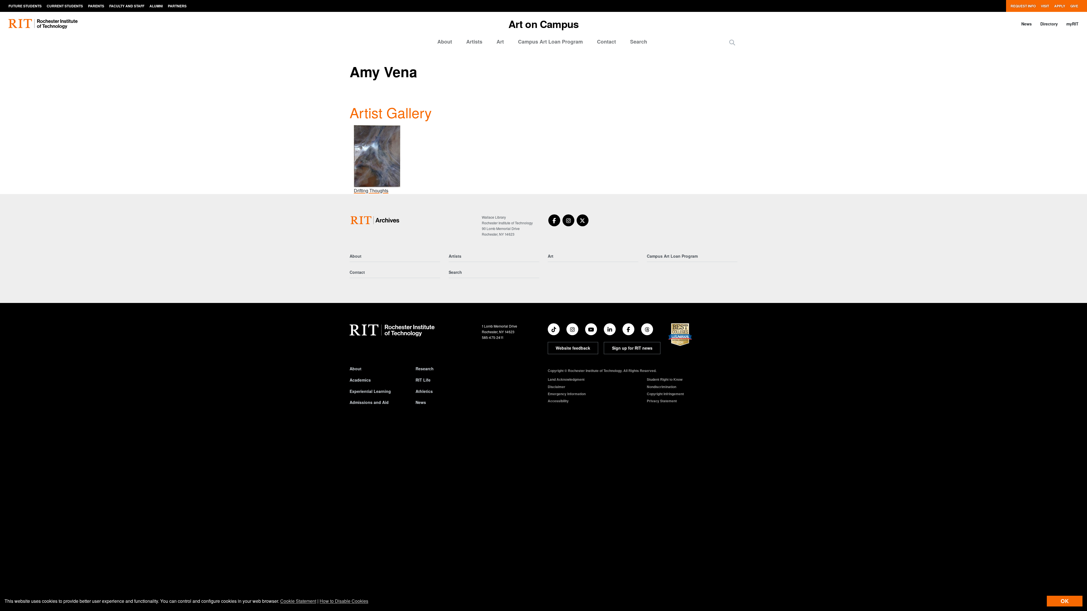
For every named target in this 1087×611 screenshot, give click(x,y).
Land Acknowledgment (566, 379)
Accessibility (558, 400)
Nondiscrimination (661, 386)
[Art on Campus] (376, 220)
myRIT (1072, 24)
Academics (360, 380)
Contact (606, 41)
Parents (96, 5)
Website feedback (573, 348)
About (444, 41)
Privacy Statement (662, 400)
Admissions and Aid (369, 402)
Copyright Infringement (665, 393)
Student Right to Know (664, 379)
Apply (1059, 5)
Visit (1045, 5)
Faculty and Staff (126, 5)
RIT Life (423, 380)
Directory (1049, 24)
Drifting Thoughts (371, 190)
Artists (474, 41)
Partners (177, 5)
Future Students (25, 5)
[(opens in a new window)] (554, 220)
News (1026, 24)
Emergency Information (567, 393)
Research (425, 368)
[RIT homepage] (43, 24)
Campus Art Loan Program (550, 41)
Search (638, 41)
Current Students (65, 5)
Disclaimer (556, 386)
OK (1065, 601)
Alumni (156, 5)
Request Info (1023, 5)
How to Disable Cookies (344, 601)
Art (500, 41)
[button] (732, 42)
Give (1074, 5)
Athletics (424, 391)
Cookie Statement (298, 601)
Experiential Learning (370, 391)
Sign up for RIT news (632, 348)
